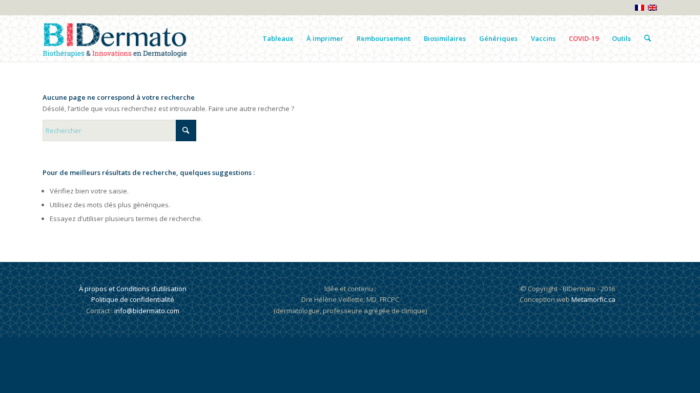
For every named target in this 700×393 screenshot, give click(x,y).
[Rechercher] (647, 38)
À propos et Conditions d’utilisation (133, 288)
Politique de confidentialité (132, 299)
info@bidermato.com (146, 310)
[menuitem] (278, 38)
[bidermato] (115, 38)
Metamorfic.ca (592, 299)
